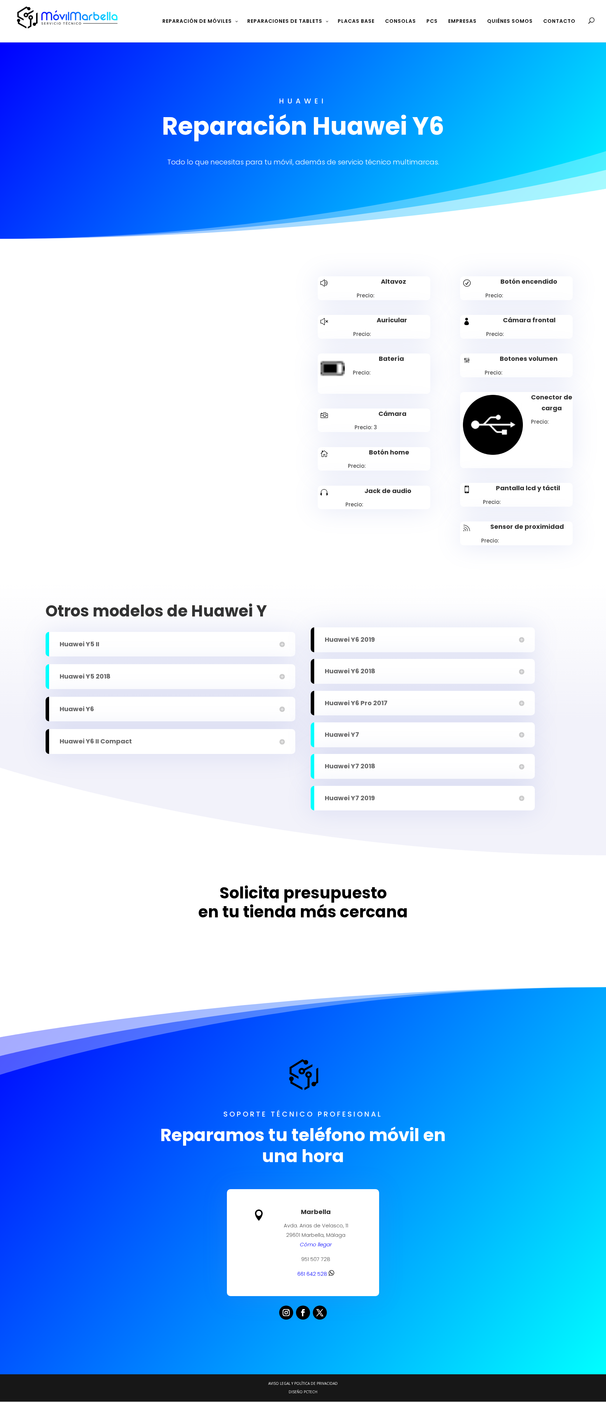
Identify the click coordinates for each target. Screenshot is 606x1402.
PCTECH (310, 1391)
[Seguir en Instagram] (286, 1313)
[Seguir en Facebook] (303, 1313)
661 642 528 (313, 1274)
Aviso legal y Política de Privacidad (303, 1383)
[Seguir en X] (320, 1313)
